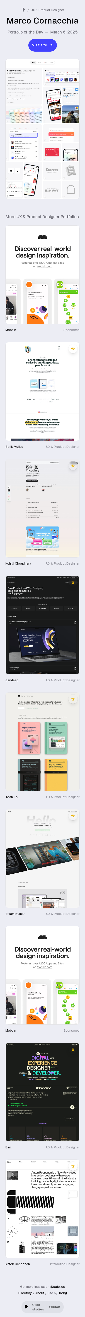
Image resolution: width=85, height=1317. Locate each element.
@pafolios (57, 1287)
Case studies (38, 1307)
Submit (54, 1307)
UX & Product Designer (47, 10)
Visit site (39, 45)
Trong (62, 1293)
